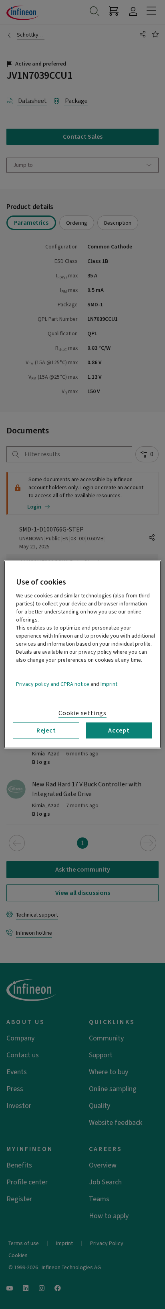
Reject (46, 730)
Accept (119, 730)
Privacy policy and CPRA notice (52, 684)
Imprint (109, 684)
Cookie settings (82, 713)
